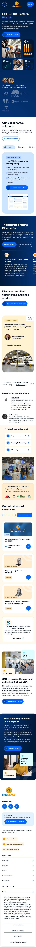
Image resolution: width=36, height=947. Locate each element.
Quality (22, 147)
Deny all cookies (18, 930)
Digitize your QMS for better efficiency (15, 571)
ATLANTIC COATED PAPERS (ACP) (21, 383)
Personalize (18, 936)
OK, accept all (18, 925)
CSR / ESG (10, 147)
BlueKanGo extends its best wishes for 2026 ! (17, 540)
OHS (33, 147)
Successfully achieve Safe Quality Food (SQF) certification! (17, 602)
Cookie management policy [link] (18, 942)
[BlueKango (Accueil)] (16, 4)
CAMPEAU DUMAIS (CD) (7, 383)
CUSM (32, 384)
